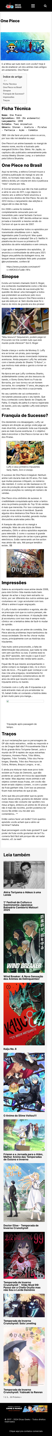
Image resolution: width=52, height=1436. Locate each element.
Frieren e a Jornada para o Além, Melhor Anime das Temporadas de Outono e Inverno (23, 1157)
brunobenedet (11, 261)
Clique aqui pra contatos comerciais (26, 1431)
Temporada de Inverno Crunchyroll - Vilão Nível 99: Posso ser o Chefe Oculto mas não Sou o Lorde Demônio (22, 1286)
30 (11, 1397)
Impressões (8, 97)
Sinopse (7, 90)
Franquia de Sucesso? (13, 94)
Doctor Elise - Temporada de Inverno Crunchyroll (21, 1227)
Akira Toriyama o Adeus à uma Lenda (22, 893)
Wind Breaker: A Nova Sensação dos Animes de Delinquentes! (23, 977)
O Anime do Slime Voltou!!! (20, 1115)
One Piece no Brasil (12, 87)
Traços (6, 100)
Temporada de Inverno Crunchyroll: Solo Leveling (20, 1322)
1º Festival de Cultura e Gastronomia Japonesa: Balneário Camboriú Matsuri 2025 (21, 906)
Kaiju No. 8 (10, 1048)
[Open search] (45, 5)
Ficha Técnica (10, 84)
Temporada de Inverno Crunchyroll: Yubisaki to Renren (23, 1391)
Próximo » (17, 1397)
